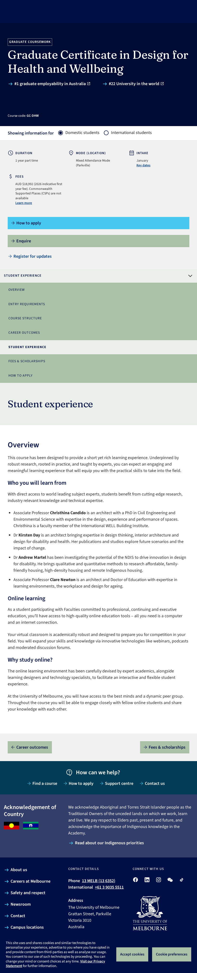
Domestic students (82, 133)
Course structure (25, 318)
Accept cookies (132, 954)
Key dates (143, 165)
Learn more (23, 203)
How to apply (20, 375)
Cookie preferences (171, 954)
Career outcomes (24, 332)
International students (131, 133)
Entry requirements (26, 304)
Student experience (27, 347)
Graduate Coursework (30, 42)
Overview (16, 289)
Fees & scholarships (26, 361)
